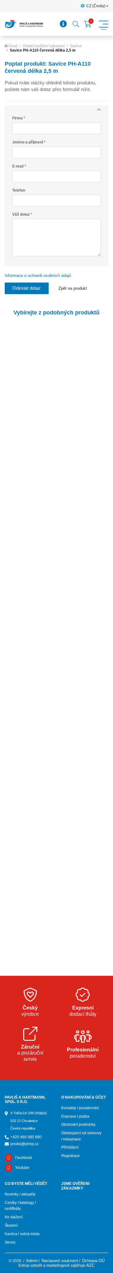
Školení (11, 1225)
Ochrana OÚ (93, 1260)
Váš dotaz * (22, 214)
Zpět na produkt (72, 288)
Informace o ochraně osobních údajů (38, 275)
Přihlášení (69, 1147)
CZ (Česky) (95, 6)
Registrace (70, 1156)
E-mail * (19, 166)
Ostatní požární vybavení (44, 46)
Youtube (22, 1167)
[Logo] (24, 24)
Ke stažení (14, 1217)
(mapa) (41, 1113)
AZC (90, 1265)
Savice (76, 46)
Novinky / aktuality (20, 1194)
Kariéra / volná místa (22, 1234)
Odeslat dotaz (26, 288)
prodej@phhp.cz (24, 1144)
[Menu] (63, 24)
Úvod (13, 46)
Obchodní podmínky (78, 1124)
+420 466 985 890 (26, 1137)
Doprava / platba (75, 1116)
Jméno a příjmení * (29, 142)
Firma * (18, 118)
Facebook (23, 1157)
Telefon (18, 190)
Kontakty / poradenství (80, 1108)
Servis (10, 1242)
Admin (32, 1260)
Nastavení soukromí (59, 1260)
